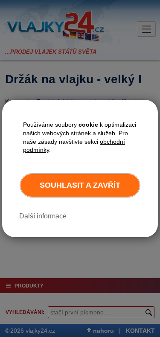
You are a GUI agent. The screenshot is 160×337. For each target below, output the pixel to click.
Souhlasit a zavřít (80, 185)
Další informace (43, 216)
